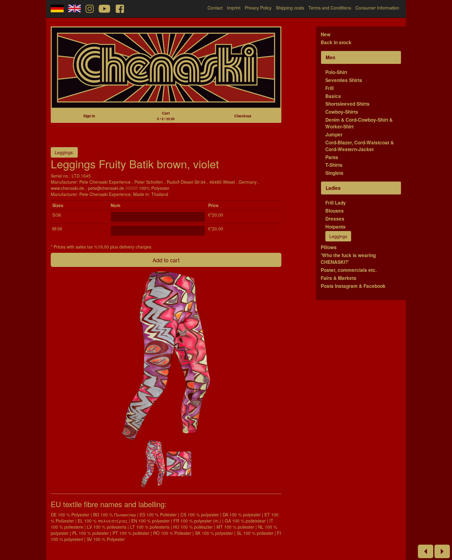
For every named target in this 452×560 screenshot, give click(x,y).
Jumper (334, 134)
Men (330, 57)
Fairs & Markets (338, 278)
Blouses (334, 210)
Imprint (233, 8)
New (326, 34)
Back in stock (336, 42)
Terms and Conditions (329, 8)
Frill (329, 88)
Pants (331, 157)
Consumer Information (377, 8)
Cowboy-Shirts (341, 111)
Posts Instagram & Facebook (353, 286)
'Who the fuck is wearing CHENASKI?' (348, 258)
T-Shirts (334, 165)
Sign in (89, 116)
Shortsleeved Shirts (347, 103)
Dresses (334, 218)
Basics (333, 96)
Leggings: (64, 152)
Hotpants (335, 226)
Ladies (333, 188)
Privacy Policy (258, 8)
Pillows (329, 247)
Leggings (338, 236)
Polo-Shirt (336, 72)
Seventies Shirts (343, 80)
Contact (215, 8)
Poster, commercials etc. (349, 270)
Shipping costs (290, 8)
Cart (166, 115)
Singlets (334, 173)
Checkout (242, 116)
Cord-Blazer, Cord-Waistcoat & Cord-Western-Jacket (359, 146)
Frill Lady (335, 202)
